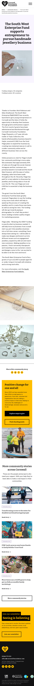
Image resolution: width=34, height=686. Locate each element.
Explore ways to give (17, 413)
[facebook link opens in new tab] (3, 666)
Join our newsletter (11, 634)
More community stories (17, 598)
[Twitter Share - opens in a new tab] (18, 372)
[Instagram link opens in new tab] (6, 666)
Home (3, 9)
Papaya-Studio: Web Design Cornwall (11, 683)
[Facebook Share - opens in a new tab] (12, 372)
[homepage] (9, 4)
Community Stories (13, 9)
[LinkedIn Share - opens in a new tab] (15, 372)
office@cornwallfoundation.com (13, 659)
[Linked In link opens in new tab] (9, 666)
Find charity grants (17, 422)
